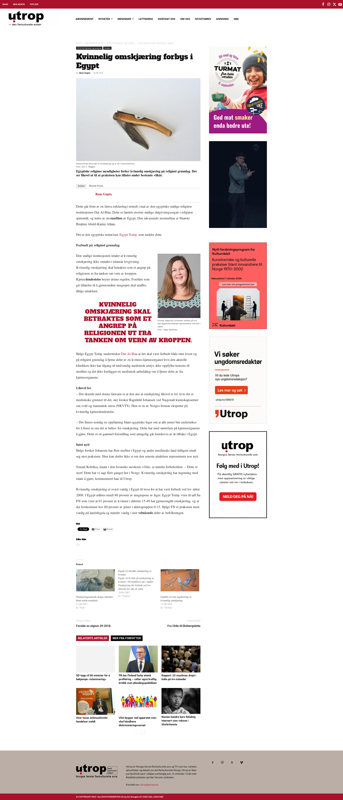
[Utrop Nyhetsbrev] (238, 517)
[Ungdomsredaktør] (238, 422)
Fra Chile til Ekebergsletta (183, 626)
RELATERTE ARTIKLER (92, 638)
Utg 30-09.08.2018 (94, 42)
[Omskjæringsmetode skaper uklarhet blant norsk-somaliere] (95, 580)
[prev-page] (137, 732)
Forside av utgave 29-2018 (93, 626)
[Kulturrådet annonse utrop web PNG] (238, 328)
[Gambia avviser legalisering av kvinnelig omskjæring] (180, 580)
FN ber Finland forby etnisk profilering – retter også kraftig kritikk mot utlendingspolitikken (138, 679)
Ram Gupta (84, 72)
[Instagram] (222, 762)
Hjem (78, 42)
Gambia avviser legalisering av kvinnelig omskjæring (176, 598)
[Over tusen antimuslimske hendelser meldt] (95, 701)
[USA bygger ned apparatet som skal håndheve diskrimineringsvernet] (138, 701)
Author (81, 186)
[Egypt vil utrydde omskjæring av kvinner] (139, 583)
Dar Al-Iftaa (129, 353)
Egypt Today (128, 234)
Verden (107, 48)
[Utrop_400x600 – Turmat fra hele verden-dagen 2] (238, 132)
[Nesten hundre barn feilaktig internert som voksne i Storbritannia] (180, 701)
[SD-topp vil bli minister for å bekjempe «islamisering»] (95, 659)
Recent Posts (96, 186)
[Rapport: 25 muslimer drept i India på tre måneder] (180, 659)
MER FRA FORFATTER (127, 638)
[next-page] (142, 732)
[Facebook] (212, 762)
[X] (231, 762)
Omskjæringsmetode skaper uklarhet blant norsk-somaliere (94, 598)
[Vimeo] (241, 762)
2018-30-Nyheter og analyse (121, 42)
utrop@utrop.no (149, 784)
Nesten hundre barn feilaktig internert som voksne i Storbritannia (178, 720)
